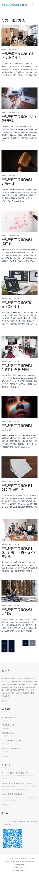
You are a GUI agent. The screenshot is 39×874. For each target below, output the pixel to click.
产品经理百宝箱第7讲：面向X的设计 (18, 304)
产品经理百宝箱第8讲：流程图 (19, 241)
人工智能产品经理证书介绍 (11, 741)
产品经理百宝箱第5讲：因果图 (19, 427)
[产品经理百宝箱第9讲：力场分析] (20, 161)
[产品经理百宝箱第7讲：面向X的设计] (20, 282)
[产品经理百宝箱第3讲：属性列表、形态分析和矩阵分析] (20, 530)
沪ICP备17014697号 (19, 870)
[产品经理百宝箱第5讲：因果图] (20, 407)
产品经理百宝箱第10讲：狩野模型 (19, 118)
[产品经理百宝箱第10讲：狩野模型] (20, 98)
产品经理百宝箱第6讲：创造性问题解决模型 (19, 367)
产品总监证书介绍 (8, 733)
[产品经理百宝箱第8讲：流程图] (20, 221)
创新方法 (4, 49)
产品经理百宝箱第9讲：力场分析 (19, 181)
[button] (32, 4)
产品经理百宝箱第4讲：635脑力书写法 (19, 487)
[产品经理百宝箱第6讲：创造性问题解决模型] (20, 347)
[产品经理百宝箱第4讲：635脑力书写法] (20, 467)
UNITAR (22, 867)
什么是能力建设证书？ (10, 717)
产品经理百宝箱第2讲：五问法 (19, 611)
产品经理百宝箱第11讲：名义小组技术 (19, 56)
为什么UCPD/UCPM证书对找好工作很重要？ (18, 783)
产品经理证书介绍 (8, 725)
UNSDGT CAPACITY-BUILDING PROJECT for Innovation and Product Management (19, 862)
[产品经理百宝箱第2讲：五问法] (20, 591)
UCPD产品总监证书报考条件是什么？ (15, 773)
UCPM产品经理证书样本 (10, 748)
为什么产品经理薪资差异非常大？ (14, 794)
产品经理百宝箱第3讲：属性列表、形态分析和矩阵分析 (19, 552)
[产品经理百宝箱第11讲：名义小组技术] (20, 35)
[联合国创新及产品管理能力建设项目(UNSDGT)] (15, 4)
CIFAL (16, 867)
